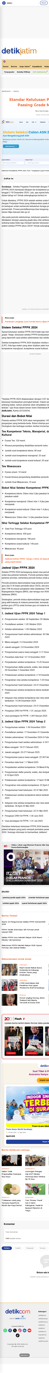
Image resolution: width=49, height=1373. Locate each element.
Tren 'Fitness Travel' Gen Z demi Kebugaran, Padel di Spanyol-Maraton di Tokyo (34, 1205)
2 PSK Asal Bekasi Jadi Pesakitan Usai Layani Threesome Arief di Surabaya (31, 985)
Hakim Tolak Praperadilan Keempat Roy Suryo (11, 1174)
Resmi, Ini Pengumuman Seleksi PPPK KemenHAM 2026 (23, 923)
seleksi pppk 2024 (11, 903)
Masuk (44, 3)
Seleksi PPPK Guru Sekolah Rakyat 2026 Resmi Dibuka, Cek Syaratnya (22, 938)
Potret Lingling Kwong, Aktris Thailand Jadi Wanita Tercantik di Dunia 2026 (32, 1000)
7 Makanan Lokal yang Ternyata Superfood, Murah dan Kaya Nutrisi (12, 1202)
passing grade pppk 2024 (14, 897)
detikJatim (6, 91)
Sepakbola (37, 66)
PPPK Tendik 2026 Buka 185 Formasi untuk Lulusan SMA (20, 931)
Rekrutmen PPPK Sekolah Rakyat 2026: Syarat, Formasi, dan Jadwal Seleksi (22, 946)
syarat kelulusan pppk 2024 (34, 903)
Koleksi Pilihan (23, 72)
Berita (14, 66)
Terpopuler (9, 72)
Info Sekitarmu (40, 72)
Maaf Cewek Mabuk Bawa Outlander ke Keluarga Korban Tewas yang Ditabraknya (30, 971)
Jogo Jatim (24, 66)
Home (5, 66)
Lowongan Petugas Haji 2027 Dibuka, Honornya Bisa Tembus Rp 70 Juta (35, 1175)
